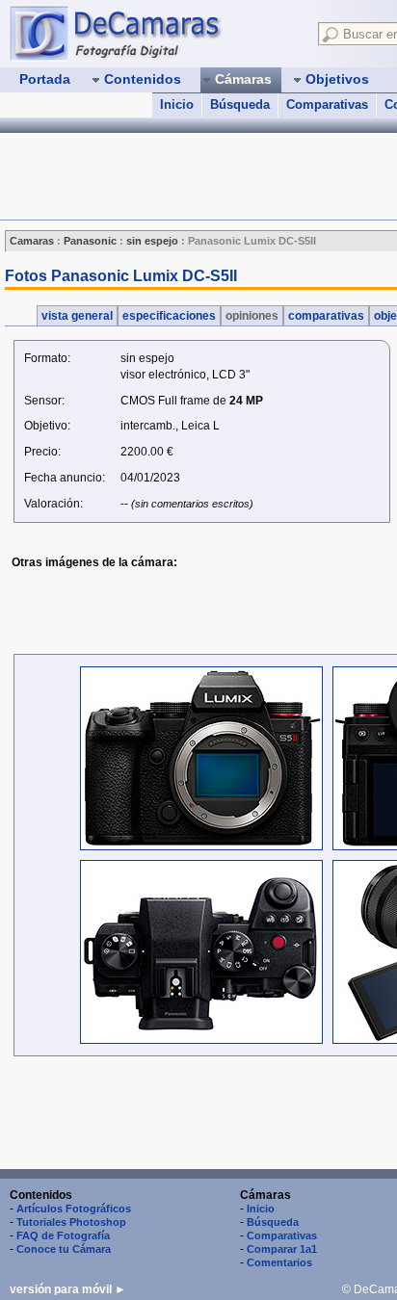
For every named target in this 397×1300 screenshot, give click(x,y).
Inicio (177, 104)
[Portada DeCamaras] (154, 33)
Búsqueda (240, 104)
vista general (77, 316)
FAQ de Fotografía (63, 1235)
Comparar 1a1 (282, 1249)
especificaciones (169, 316)
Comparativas (327, 104)
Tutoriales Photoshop (71, 1222)
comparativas (326, 316)
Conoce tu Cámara (63, 1249)
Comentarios (279, 1262)
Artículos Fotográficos (73, 1208)
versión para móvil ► (68, 1289)
